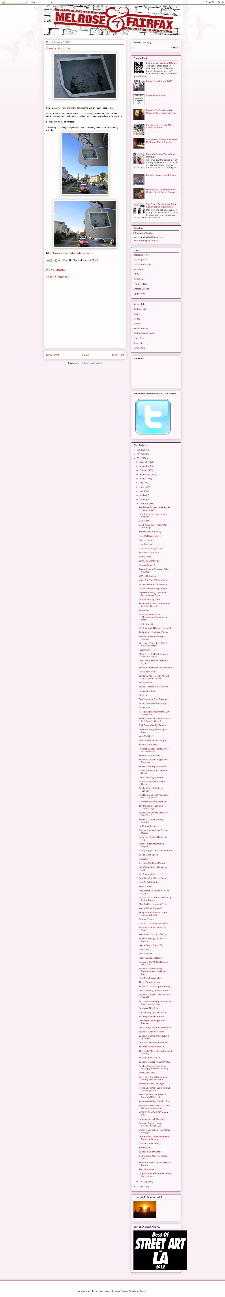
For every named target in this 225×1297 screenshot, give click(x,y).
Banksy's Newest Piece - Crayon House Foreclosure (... (154, 1106)
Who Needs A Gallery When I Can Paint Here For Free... (155, 1002)
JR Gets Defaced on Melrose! (153, 584)
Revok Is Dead (146, 624)
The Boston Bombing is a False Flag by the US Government (161, 205)
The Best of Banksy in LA (151, 755)
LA (62, 253)
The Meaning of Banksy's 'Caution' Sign (151, 807)
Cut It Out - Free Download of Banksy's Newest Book (153, 1078)
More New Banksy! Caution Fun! (154, 1101)
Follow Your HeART (148, 671)
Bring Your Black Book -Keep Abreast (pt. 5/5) (153, 913)
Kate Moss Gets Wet (149, 552)
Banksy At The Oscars (149, 1008)
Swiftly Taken (145, 556)
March (142, 499)
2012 (139, 454)
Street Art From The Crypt (151, 1083)
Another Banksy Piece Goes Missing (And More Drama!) (153, 1067)
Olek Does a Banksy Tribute (152, 725)
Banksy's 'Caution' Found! (151, 1031)
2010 (139, 1186)
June (142, 487)
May (141, 491)
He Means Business (148, 826)
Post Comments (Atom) (91, 363)
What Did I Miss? (147, 1072)
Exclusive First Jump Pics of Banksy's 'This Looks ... (152, 1095)
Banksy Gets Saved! (148, 855)
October (143, 470)
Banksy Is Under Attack (150, 1151)
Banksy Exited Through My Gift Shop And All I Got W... (154, 677)
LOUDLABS (139, 348)
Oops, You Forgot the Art (151, 777)
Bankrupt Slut (139, 309)
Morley (136, 318)
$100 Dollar (144, 1147)
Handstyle (143, 859)
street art (88, 253)
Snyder (136, 314)
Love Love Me (146, 544)
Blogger (142, 1291)
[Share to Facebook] (56, 260)
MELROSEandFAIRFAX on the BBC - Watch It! (153, 796)
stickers (79, 253)
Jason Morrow (121, 1291)
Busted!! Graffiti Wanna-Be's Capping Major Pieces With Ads (161, 111)
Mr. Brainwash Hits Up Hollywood (155, 628)
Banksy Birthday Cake (149, 599)
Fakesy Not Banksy (148, 744)
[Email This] (47, 260)
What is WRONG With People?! (154, 703)
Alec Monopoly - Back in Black (153, 990)
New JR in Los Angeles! (150, 978)
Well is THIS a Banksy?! (150, 908)
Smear (136, 323)
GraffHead (138, 279)
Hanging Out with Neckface (152, 1119)
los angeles (70, 253)
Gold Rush (144, 521)
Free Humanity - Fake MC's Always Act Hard (159, 126)
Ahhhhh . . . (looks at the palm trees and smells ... (153, 655)
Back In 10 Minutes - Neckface (153, 923)
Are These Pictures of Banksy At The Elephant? (154, 508)
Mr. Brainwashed (147, 874)
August (143, 478)
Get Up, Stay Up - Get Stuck (152, 1012)
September (145, 474)
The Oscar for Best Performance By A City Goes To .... (154, 604)
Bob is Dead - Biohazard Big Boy (162, 63)
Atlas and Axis (145, 953)
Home (85, 355)
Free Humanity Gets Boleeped (153, 699)
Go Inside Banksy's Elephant (153, 801)
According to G (140, 255)
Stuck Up (143, 695)
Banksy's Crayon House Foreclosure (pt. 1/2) (150, 1124)
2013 (139, 450)
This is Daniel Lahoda (149, 982)
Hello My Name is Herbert (151, 1016)
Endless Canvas (141, 289)
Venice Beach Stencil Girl (151, 945)
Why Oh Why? (146, 736)
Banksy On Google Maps (151, 548)
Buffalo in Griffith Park (149, 561)
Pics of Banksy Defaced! (150, 958)
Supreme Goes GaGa (149, 1057)
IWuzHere (138, 269)
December (144, 462)
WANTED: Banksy (147, 576)
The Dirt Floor (140, 284)
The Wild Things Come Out (152, 1046)
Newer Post (52, 355)
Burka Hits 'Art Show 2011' (159, 81)
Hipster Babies (146, 682)
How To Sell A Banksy (149, 882)
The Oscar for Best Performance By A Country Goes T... (154, 719)
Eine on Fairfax (146, 540)
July (141, 482)
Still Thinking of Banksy (150, 531)
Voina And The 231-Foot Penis (153, 580)
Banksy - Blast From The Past (153, 686)
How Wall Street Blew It (150, 536)
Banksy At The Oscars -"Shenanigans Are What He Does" (153, 617)
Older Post (118, 355)
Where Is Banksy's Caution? (152, 766)
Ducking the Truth (147, 691)
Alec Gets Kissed (147, 1169)
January (143, 1181)
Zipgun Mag (139, 293)
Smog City (138, 343)
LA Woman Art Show (156, 95)
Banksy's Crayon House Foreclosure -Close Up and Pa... (153, 971)
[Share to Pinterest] (59, 260)
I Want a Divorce (147, 650)
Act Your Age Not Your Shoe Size (155, 1027)
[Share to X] (53, 260)
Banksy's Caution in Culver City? (154, 1062)
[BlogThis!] (50, 260)
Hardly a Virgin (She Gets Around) (155, 850)
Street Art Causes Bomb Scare (161, 175)
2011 (139, 458)
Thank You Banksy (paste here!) (154, 986)
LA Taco (137, 274)
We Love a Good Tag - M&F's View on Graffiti (153, 644)
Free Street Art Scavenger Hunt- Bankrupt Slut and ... (154, 1137)
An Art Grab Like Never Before (153, 632)
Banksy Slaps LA (147, 565)
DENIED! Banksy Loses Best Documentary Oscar (152, 593)
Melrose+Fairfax (145, 233)
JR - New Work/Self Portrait (152, 863)
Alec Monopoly (140, 328)
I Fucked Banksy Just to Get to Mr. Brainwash (154, 750)
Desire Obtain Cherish (144, 333)
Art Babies (144, 610)
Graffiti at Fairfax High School (153, 588)
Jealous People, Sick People (152, 740)
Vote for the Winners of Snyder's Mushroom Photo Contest (161, 140)
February (144, 503)
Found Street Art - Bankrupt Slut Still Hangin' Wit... (154, 1089)
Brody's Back (145, 886)
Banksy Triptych (146, 919)
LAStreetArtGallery (142, 264)
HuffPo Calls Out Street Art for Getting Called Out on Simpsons (161, 190)
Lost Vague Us (140, 259)
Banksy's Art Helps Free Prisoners (155, 667)
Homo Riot (138, 338)
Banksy (56, 253)
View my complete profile (145, 240)
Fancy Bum (144, 707)
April (141, 495)
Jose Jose (144, 949)
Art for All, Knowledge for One (153, 1042)
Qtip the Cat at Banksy (150, 1143)
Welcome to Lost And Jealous (153, 934)
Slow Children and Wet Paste (153, 904)
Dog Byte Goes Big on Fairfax (153, 878)
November (144, 466)
